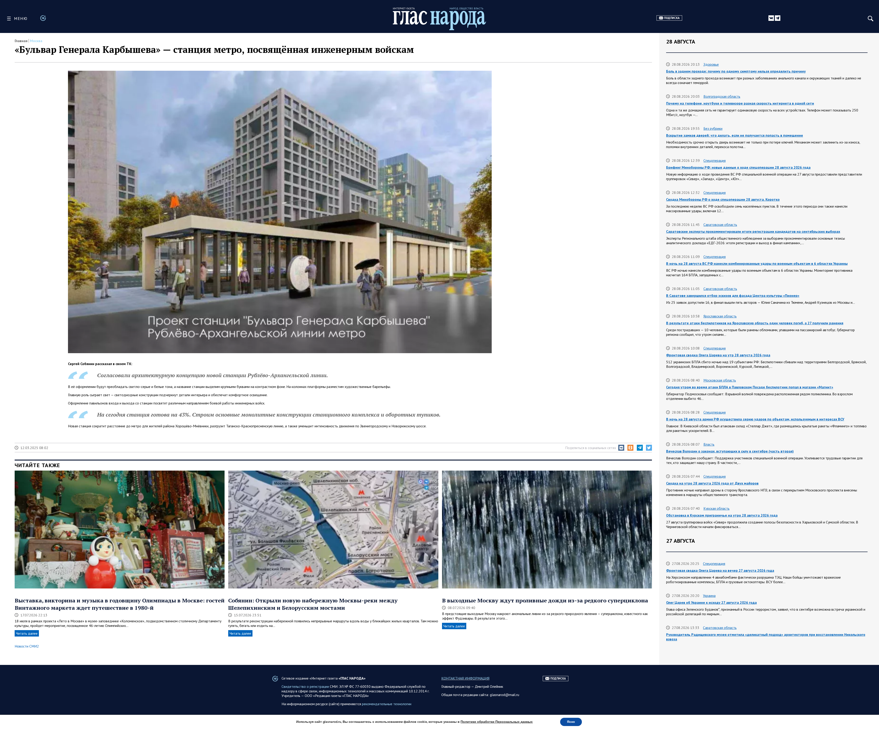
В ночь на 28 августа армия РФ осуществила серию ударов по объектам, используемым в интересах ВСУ (755, 419)
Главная (21, 40)
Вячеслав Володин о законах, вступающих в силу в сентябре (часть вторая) (730, 451)
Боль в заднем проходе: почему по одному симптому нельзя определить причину (736, 71)
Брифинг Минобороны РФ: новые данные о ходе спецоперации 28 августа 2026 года (738, 167)
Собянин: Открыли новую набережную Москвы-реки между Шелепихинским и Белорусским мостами (313, 604)
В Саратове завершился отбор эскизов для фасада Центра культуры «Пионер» (732, 295)
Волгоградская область (721, 96)
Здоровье (711, 64)
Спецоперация (714, 160)
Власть (708, 444)
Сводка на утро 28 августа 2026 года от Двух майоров (712, 483)
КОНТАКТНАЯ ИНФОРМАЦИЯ (465, 678)
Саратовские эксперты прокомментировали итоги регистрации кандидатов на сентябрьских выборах (753, 231)
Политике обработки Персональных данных (497, 722)
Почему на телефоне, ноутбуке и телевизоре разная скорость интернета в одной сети (740, 103)
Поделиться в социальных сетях (590, 447)
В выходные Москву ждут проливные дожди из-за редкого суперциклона (545, 600)
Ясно (571, 722)
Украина (709, 595)
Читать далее (27, 633)
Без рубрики (712, 128)
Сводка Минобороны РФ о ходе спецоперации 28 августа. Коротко (723, 199)
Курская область (716, 508)
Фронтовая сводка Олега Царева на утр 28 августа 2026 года (718, 355)
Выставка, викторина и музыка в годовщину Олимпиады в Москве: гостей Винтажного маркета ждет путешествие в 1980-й (120, 604)
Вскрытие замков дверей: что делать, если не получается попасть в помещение (734, 135)
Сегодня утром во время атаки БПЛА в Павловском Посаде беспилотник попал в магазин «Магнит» (749, 387)
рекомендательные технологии (386, 704)
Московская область (719, 380)
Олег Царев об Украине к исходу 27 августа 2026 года (711, 602)
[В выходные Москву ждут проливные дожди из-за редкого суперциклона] (547, 530)
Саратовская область (720, 224)
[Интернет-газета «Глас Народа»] (439, 20)
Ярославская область (720, 316)
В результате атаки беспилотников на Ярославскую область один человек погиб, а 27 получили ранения (754, 323)
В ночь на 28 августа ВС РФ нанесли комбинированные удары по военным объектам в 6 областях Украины (757, 263)
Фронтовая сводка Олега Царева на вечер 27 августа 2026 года (720, 570)
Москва (36, 40)
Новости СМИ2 (27, 646)
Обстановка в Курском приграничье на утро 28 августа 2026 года (722, 515)
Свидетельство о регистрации (305, 686)
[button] (621, 448)
